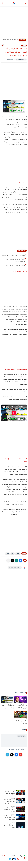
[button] (20, 560)
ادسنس (24, 45)
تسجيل (23, 391)
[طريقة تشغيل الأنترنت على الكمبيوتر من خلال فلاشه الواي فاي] (20, 809)
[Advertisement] (14, 23)
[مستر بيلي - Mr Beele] (14, 3)
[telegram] (7, 754)
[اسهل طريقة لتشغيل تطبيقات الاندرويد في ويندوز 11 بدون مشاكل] (20, 792)
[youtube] (20, 754)
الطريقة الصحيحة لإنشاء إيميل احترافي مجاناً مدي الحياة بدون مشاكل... (8, 707)
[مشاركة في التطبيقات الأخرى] (8, 560)
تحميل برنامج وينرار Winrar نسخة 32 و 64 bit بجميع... (9, 826)
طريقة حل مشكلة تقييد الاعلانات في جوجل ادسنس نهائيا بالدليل (15, 260)
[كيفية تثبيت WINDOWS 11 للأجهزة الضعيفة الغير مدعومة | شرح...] (20, 817)
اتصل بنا (21, 512)
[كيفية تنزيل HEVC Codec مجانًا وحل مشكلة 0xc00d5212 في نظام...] (20, 800)
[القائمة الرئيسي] (26, 3)
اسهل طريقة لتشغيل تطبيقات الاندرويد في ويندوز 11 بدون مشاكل (10, 793)
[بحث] (2, 3)
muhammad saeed (20, 59)
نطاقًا (7, 134)
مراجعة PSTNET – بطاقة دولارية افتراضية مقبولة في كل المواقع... (10, 39)
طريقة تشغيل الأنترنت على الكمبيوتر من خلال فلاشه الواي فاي (9, 809)
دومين (7, 553)
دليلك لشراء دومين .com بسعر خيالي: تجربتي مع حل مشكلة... (20, 707)
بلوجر (12, 553)
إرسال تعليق (21, 736)
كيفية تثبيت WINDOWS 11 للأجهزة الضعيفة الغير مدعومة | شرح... (9, 817)
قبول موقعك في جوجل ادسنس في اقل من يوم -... (13, 255)
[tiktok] (12, 754)
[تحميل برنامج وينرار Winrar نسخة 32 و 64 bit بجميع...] (20, 825)
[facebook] (16, 754)
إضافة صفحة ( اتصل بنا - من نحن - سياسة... (14, 265)
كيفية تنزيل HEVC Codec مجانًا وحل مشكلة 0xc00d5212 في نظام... (9, 801)
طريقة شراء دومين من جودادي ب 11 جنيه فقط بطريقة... (21, 722)
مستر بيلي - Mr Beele (7, 856)
